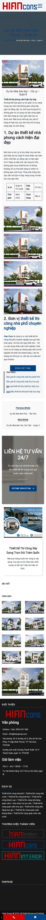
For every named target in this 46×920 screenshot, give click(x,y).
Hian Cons (8, 336)
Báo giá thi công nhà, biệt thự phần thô (23, 377)
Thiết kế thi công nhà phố (13, 793)
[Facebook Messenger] (35, 917)
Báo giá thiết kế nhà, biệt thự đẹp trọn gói (22, 386)
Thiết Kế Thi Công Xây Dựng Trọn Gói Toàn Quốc (23, 550)
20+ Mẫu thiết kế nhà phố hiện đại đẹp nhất (23, 391)
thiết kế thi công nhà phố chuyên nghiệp (22, 323)
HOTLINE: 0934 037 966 (21, 488)
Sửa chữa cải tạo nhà (22, 803)
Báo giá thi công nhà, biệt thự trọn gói (22, 381)
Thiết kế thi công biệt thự (19, 797)
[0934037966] (14, 917)
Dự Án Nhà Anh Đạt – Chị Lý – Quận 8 (23, 93)
